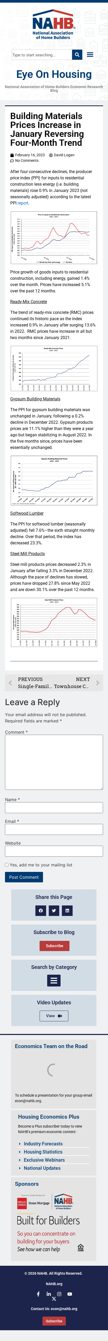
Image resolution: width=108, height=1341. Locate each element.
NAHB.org (54, 1284)
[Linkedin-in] (48, 1294)
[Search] (77, 55)
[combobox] (42, 55)
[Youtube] (69, 1294)
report (23, 203)
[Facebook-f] (38, 1294)
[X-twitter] (54, 1298)
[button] (90, 54)
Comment (16, 732)
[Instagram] (59, 1294)
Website (13, 843)
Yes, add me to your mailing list (40, 865)
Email (12, 821)
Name (12, 799)
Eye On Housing (54, 74)
